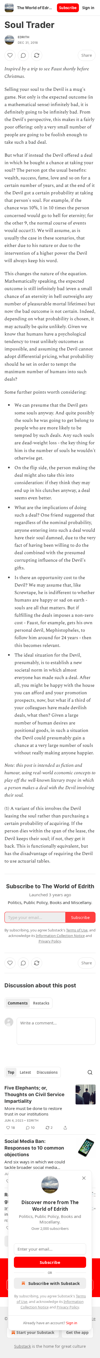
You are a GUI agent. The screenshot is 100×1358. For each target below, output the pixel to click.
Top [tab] (11, 1072)
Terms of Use (77, 930)
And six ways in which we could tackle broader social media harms (34, 1164)
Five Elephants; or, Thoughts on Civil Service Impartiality (34, 1094)
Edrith (23, 37)
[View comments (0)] (23, 55)
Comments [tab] (18, 1003)
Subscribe (68, 7)
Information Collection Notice (60, 935)
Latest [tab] (25, 1072)
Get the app (77, 1332)
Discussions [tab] (47, 1072)
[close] (83, 1178)
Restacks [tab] (41, 1003)
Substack (22, 1346)
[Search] (90, 1072)
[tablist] (28, 1003)
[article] (50, 1108)
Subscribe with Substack (54, 1283)
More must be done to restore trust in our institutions (33, 1111)
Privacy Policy (68, 1307)
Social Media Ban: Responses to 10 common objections (34, 1147)
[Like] (10, 55)
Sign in (88, 7)
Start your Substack (35, 1332)
